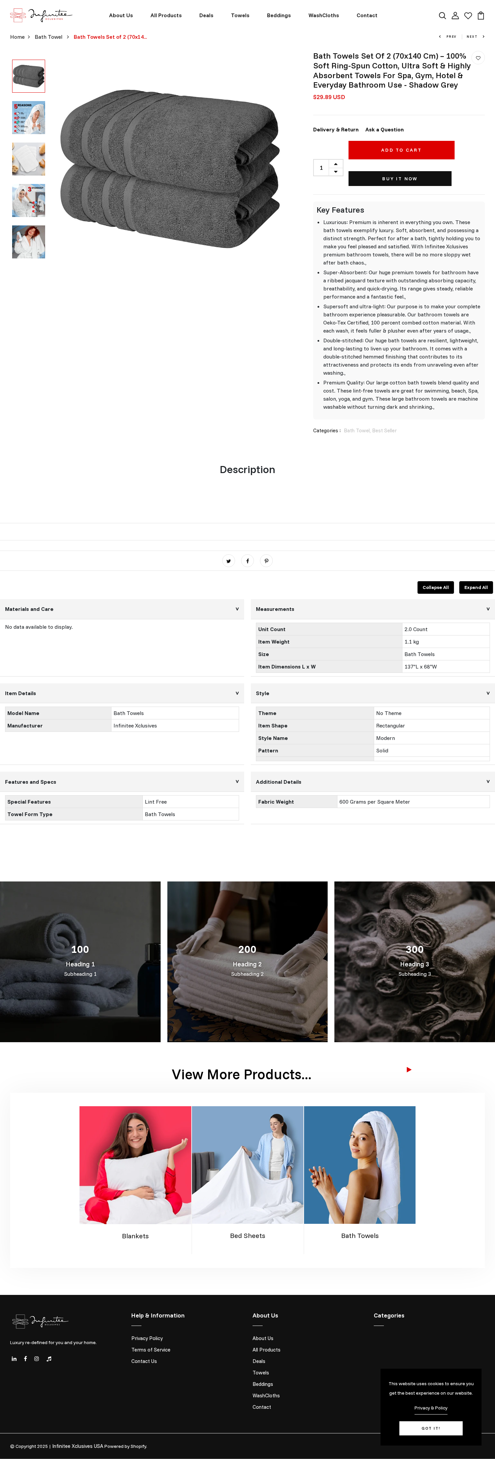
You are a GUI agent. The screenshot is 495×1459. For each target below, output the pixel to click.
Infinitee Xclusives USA (77, 1446)
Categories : (327, 430)
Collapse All (436, 587)
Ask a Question (384, 129)
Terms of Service (150, 1349)
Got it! (431, 1428)
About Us (121, 15)
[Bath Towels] (360, 1164)
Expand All (476, 587)
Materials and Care (29, 609)
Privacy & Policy (431, 1408)
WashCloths (323, 15)
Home (17, 36)
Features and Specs (30, 781)
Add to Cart (401, 150)
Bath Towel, (358, 430)
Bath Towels (360, 1235)
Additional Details (278, 781)
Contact (367, 15)
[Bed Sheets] (248, 1164)
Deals (206, 15)
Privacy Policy (147, 1338)
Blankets (135, 1236)
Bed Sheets (247, 1235)
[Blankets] (135, 1164)
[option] (28, 76)
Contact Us (144, 1361)
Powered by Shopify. (125, 1446)
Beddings (279, 15)
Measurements (275, 609)
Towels (240, 15)
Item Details (20, 693)
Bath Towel (49, 36)
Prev (451, 36)
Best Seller (384, 430)
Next (473, 36)
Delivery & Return (336, 129)
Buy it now (400, 179)
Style (262, 693)
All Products (166, 15)
